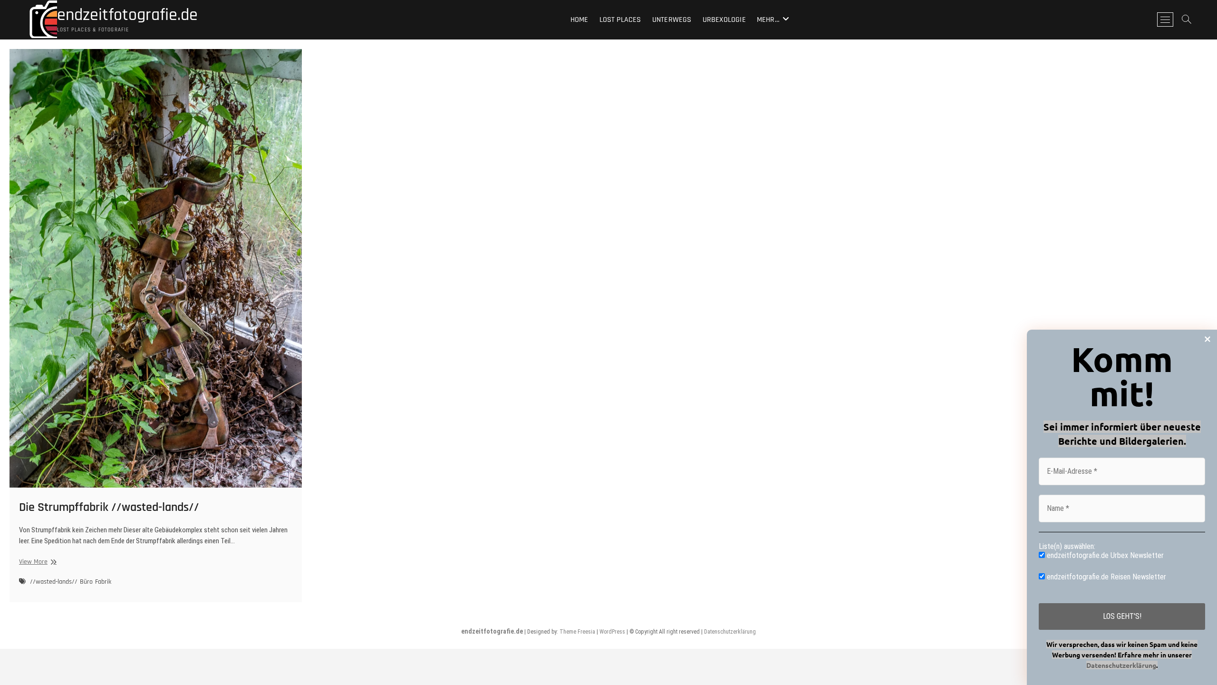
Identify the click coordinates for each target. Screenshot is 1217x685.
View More (36, 562)
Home (579, 20)
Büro (86, 581)
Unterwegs (672, 20)
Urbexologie (724, 20)
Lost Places (620, 20)
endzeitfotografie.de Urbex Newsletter (1104, 555)
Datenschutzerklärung (730, 631)
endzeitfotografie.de (127, 15)
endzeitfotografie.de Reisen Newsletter (1105, 576)
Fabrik (103, 581)
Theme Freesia (577, 631)
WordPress (612, 631)
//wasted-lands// (53, 581)
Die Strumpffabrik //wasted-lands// (109, 507)
